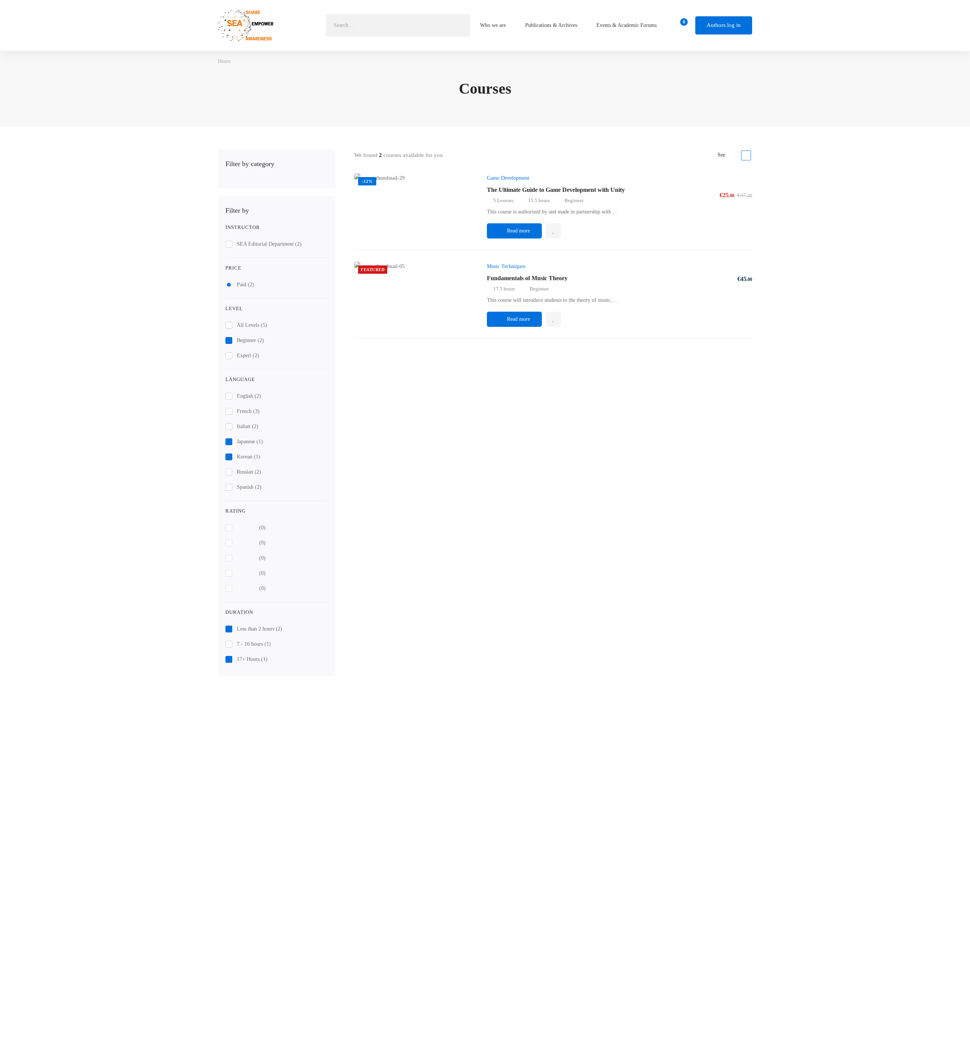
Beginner (250, 340)
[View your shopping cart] (681, 25)
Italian (247, 426)
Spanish (249, 487)
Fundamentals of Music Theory (527, 278)
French (248, 411)
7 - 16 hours (254, 644)
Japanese (250, 441)
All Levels (252, 325)
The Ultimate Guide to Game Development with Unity (556, 190)
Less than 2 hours (259, 629)
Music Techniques (506, 266)
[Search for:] (398, 25)
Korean (248, 457)
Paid (245, 284)
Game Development (508, 178)
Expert (248, 355)
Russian (249, 472)
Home (224, 61)
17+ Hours (252, 659)
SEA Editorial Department (269, 244)
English (249, 396)
